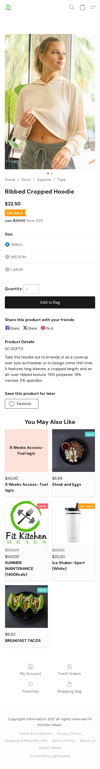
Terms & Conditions (35, 733)
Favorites (31, 691)
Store (26, 179)
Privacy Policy (69, 733)
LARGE (17, 269)
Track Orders (69, 673)
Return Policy (63, 740)
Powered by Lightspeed (50, 756)
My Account (30, 673)
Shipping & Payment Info (26, 740)
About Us (88, 740)
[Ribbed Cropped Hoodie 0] (50, 101)
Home (10, 179)
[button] (9, 7)
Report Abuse (50, 747)
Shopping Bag (69, 691)
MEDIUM (18, 256)
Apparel (44, 179)
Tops (61, 179)
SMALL (17, 244)
